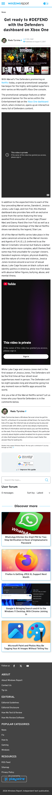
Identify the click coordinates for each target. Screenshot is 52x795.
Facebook (14, 666)
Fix (3, 735)
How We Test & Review (12, 712)
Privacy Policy (8, 772)
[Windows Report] (18, 3)
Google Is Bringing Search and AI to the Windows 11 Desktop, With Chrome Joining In (26, 611)
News (4, 12)
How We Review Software (13, 718)
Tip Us (4, 690)
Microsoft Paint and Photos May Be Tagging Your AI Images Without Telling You (26, 647)
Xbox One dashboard (38, 101)
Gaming (5, 745)
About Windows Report (12, 680)
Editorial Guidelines (10, 702)
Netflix (5, 82)
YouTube (28, 666)
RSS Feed (6, 762)
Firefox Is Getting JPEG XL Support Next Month (26, 576)
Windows (5, 750)
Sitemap (5, 767)
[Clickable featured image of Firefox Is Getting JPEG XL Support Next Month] (26, 560)
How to (5, 740)
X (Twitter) (21, 666)
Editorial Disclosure (10, 707)
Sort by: (31, 493)
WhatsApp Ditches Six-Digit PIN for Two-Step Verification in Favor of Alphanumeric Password (26, 540)
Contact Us (6, 685)
